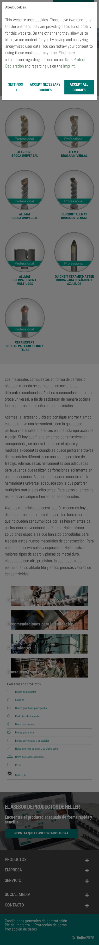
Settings (15, 84)
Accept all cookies (79, 87)
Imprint (69, 66)
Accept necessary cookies (45, 87)
